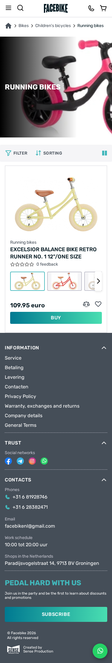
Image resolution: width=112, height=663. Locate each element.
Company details (23, 415)
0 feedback (47, 264)
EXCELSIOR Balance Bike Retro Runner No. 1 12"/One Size (53, 253)
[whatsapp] (44, 461)
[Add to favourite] (98, 304)
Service (13, 358)
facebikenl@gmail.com (30, 526)
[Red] (64, 281)
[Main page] (56, 8)
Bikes (24, 25)
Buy (56, 318)
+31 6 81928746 (30, 497)
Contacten (16, 386)
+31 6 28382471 (30, 507)
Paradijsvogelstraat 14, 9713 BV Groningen (52, 563)
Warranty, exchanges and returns (42, 406)
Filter (20, 153)
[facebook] (8, 461)
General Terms (20, 425)
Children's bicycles (53, 25)
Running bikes (23, 242)
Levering (14, 377)
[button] (98, 281)
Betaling (14, 367)
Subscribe (56, 614)
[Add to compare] (86, 304)
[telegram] (20, 461)
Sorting (52, 153)
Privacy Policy (20, 396)
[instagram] (32, 461)
